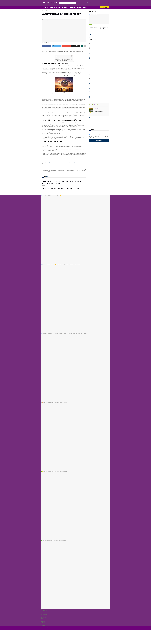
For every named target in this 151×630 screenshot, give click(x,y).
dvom (48, 162)
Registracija (106, 2)
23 (89, 91)
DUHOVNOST (65, 7)
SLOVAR (42, 623)
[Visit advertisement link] (64, 84)
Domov (43, 10)
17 (89, 83)
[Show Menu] (42, 7)
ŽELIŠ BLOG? (43, 625)
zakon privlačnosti (73, 162)
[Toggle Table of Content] (71, 56)
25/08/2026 (43, 185)
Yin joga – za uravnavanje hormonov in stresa (98, 110)
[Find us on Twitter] (43, 626)
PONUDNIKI (52, 7)
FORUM (42, 618)
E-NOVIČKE (43, 622)
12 (89, 76)
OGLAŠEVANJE (43, 617)
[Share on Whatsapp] (82, 46)
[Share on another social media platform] (85, 46)
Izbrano (46, 10)
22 (89, 90)
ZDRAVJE (79, 7)
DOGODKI (46, 7)
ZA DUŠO (85, 7)
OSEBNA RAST (72, 7)
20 (89, 87)
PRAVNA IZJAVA (44, 610)
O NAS (42, 609)
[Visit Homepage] (49, 3)
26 (89, 96)
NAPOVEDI (58, 7)
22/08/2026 (43, 190)
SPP (41, 613)
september (91, 41)
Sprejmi (95, 134)
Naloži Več (44, 192)
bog (46, 162)
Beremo (90, 24)
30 (89, 57)
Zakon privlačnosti (60, 16)
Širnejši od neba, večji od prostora (98, 28)
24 (89, 93)
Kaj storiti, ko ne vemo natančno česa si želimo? (64, 59)
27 (89, 53)
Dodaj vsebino (105, 7)
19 (89, 86)
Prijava (100, 2)
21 (89, 88)
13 (89, 77)
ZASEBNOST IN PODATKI (45, 612)
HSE (49, 162)
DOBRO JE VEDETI (44, 614)
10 (89, 73)
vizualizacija (67, 162)
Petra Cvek (50, 16)
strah (55, 162)
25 (89, 94)
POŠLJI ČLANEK (44, 616)
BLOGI (42, 619)
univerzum (61, 162)
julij (89, 37)
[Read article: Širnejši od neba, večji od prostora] (99, 19)
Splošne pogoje (96, 134)
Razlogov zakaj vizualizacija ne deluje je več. (65, 58)
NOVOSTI (43, 621)
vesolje (64, 162)
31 (89, 58)
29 (89, 55)
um (58, 162)
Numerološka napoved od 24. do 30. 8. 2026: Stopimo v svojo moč (61, 188)
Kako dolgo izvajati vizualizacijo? (62, 60)
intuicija (52, 162)
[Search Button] (75, 3)
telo (56, 162)
